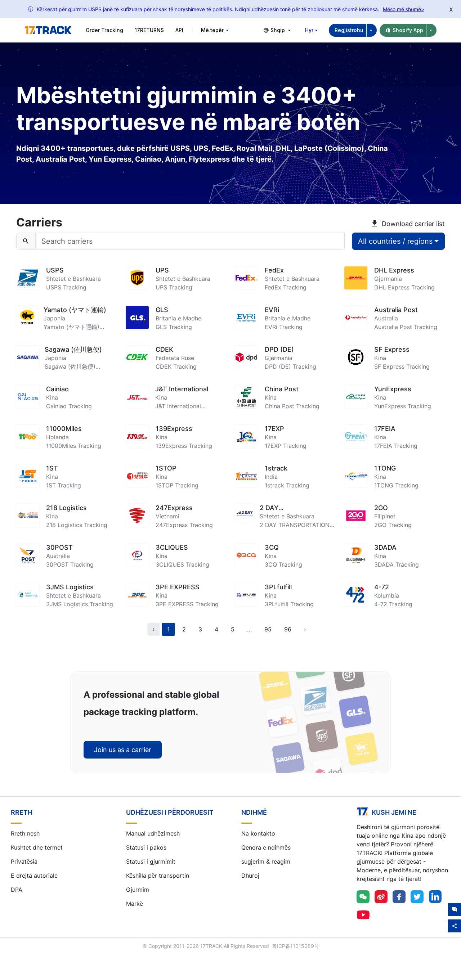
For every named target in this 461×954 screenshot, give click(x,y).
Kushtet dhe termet (37, 847)
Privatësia (24, 861)
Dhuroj (250, 875)
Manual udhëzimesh (153, 833)
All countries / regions (395, 241)
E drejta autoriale (34, 875)
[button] (249, 629)
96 (287, 629)
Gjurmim (137, 889)
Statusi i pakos (146, 847)
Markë (134, 903)
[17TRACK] (47, 30)
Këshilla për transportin (157, 875)
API (179, 30)
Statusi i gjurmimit (150, 861)
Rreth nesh (25, 833)
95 (268, 629)
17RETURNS (149, 30)
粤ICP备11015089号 (295, 946)
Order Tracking (104, 30)
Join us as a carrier (122, 749)
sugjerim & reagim (265, 861)
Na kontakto (258, 833)
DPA (16, 889)
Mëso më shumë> (403, 9)
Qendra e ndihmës (266, 847)
